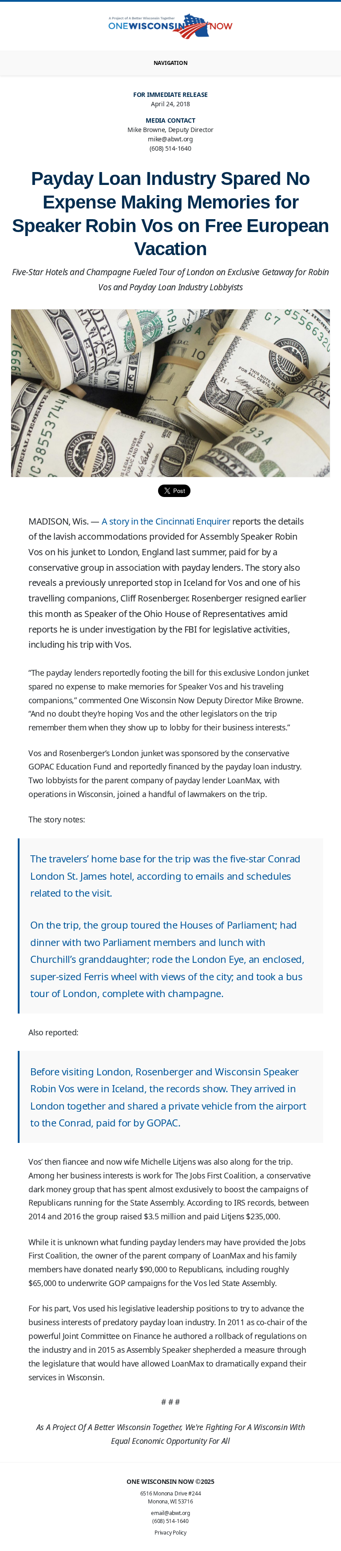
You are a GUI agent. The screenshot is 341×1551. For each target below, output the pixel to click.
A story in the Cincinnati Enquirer (166, 521)
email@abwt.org (170, 1513)
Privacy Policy (170, 1532)
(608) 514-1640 (170, 1521)
